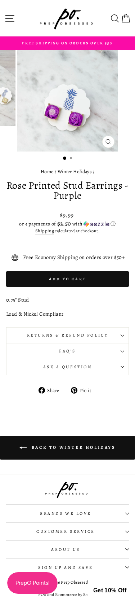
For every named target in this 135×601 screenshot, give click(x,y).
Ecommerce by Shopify (76, 594)
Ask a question (67, 367)
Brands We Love (65, 513)
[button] (67, 223)
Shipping (44, 231)
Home (47, 171)
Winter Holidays (75, 171)
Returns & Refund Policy (67, 335)
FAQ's (67, 351)
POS (42, 594)
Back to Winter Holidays (72, 447)
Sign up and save (65, 567)
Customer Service (65, 531)
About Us (65, 549)
